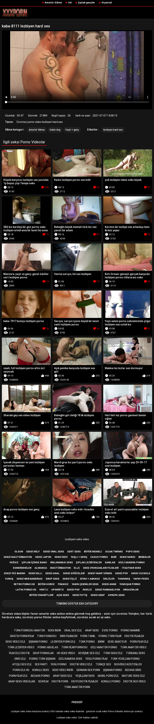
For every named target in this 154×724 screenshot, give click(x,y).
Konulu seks (40, 669)
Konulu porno (110, 681)
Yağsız (13, 562)
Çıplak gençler (86, 2)
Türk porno (87, 641)
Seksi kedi (61, 557)
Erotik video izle (81, 664)
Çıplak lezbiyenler (89, 562)
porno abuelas (48, 647)
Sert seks (74, 551)
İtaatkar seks (131, 567)
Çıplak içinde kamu (34, 562)
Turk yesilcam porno (125, 658)
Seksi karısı (127, 557)
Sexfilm (43, 681)
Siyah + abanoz (90, 578)
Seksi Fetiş (79, 595)
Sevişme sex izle (89, 653)
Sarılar (110, 562)
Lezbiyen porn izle (63, 641)
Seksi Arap (98, 595)
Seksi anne (109, 584)
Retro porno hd (24, 584)
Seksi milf (33, 551)
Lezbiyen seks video (77, 539)
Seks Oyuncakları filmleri (101, 567)
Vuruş (9, 578)
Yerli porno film (96, 658)
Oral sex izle (73, 630)
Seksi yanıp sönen (100, 573)
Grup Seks (52, 578)
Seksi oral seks (53, 551)
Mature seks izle (133, 675)
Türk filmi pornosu (74, 647)
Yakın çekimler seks (85, 584)
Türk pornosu (47, 636)
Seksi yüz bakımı (14, 573)
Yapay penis (141, 578)
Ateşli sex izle (22, 664)
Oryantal (106, 2)
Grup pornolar (43, 653)
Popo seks (133, 551)
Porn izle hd (21, 669)
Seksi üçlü (70, 578)
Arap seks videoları (21, 681)
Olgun (18, 551)
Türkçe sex (103, 664)
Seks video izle (15, 641)
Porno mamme (130, 630)
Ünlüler (108, 578)
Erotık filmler (134, 636)
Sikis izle (20, 658)
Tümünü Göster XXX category (77, 603)
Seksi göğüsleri (74, 573)
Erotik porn (60, 681)
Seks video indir (62, 669)
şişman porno (38, 641)
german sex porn (88, 669)
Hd (70, 2)
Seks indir (54, 630)
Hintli (43, 589)
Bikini (101, 641)
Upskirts (57, 589)
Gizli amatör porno (104, 647)
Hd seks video (66, 653)
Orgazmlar (130, 589)
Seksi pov (121, 573)
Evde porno (110, 630)
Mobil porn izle (108, 675)
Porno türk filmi (110, 636)
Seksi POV (73, 589)
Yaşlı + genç (72, 129)
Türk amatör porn (77, 687)
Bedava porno (40, 675)
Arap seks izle (62, 675)
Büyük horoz (46, 584)
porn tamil (87, 636)
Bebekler (144, 557)
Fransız (63, 584)
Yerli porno (59, 664)
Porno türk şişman (42, 658)
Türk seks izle (113, 653)
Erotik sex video (134, 681)
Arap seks (92, 630)
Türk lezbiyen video (21, 647)
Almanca (41, 567)
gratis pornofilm (22, 636)
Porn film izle (139, 641)
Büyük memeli (93, 551)
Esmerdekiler (22, 567)
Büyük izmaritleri (41, 595)
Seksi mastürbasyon (18, 557)
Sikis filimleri (68, 636)
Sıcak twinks (114, 551)
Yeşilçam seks (85, 675)
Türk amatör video (133, 647)
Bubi (113, 557)
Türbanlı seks (135, 653)
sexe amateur (117, 641)
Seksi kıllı (35, 573)
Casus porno (99, 557)
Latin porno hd (26, 589)
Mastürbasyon (60, 567)
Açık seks (63, 595)
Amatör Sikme (53, 2)
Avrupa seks (116, 595)
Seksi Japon (43, 557)
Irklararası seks (61, 562)
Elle (77, 567)
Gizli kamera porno (131, 562)
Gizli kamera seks (70, 658)
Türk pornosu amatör (29, 630)
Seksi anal (52, 573)
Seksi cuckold (140, 573)
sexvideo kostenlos (128, 664)
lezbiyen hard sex (113, 129)
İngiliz (87, 589)
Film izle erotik (19, 653)
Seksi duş (55, 129)
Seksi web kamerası (29, 578)
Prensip (77, 702)
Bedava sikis (133, 669)
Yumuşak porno (129, 584)
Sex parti (41, 664)
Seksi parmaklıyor (107, 589)
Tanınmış (124, 578)
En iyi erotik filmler (84, 681)
